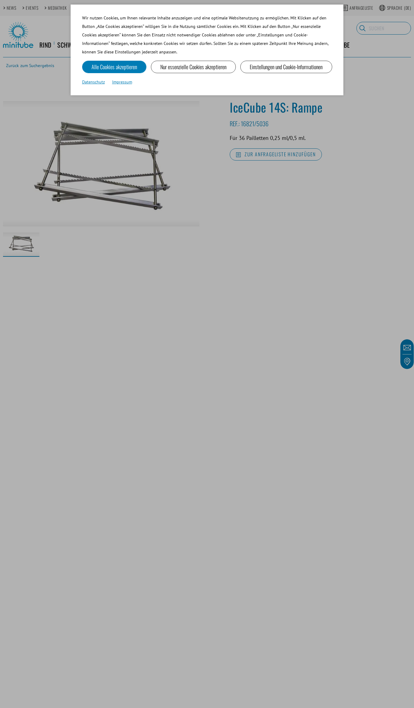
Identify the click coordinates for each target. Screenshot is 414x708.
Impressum (122, 82)
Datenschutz (93, 82)
